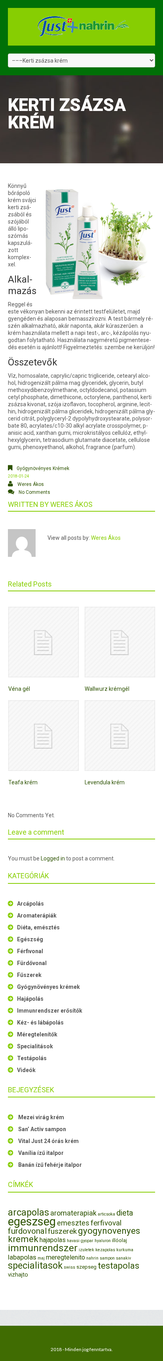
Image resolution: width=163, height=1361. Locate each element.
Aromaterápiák (37, 915)
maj (41, 1258)
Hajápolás (30, 999)
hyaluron (103, 1240)
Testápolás (32, 1058)
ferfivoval (106, 1222)
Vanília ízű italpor (41, 1153)
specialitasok (35, 1265)
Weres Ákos (30, 484)
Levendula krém (105, 782)
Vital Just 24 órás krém (48, 1141)
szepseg (86, 1267)
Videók (26, 1070)
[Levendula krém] (120, 735)
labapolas (22, 1257)
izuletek (86, 1249)
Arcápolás (30, 903)
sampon (107, 1258)
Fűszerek (29, 975)
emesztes (73, 1223)
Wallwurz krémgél (107, 689)
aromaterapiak (73, 1213)
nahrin (92, 1258)
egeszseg (32, 1221)
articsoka (106, 1214)
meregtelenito (65, 1257)
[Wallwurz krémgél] (120, 642)
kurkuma (124, 1249)
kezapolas (105, 1249)
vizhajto (18, 1274)
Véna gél (19, 689)
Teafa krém (23, 782)
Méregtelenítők (37, 1034)
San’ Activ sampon (42, 1129)
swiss (69, 1267)
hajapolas (53, 1240)
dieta (124, 1213)
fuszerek (62, 1231)
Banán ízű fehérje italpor (50, 1165)
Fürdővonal (32, 963)
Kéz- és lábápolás (40, 1022)
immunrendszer (43, 1248)
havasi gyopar (80, 1240)
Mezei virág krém (41, 1117)
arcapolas (28, 1212)
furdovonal (27, 1231)
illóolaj (119, 1240)
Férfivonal (30, 951)
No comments (34, 492)
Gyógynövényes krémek (43, 468)
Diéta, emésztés (38, 927)
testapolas (118, 1266)
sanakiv (123, 1258)
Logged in (53, 858)
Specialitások (35, 1046)
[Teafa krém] (43, 735)
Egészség (30, 939)
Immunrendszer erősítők (49, 1010)
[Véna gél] (43, 642)
